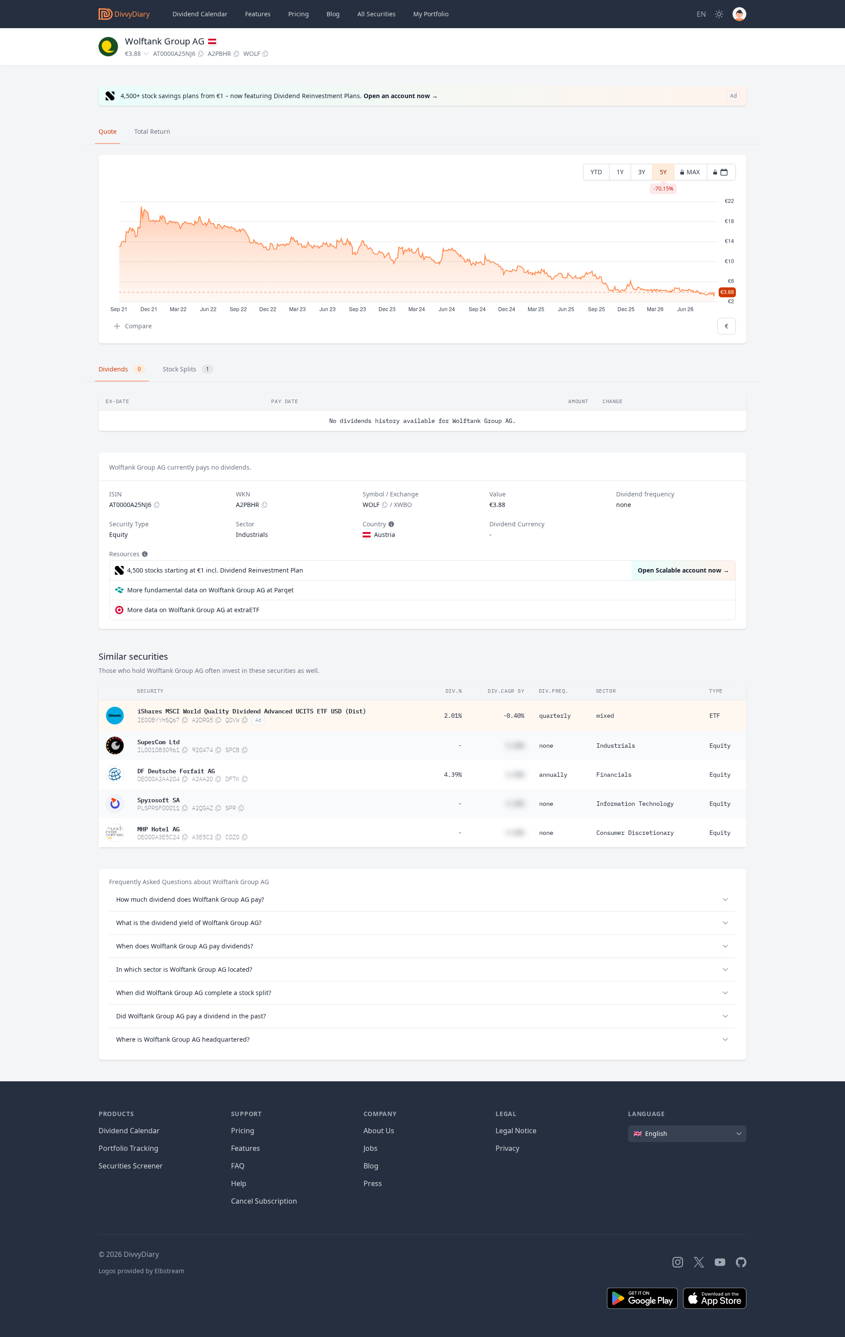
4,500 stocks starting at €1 (215, 570)
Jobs (371, 1148)
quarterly (555, 716)
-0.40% (513, 716)
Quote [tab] (108, 131)
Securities (376, 14)
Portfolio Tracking (128, 1148)
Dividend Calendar (200, 14)
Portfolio (430, 14)
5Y (663, 174)
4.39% (453, 775)
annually (553, 775)
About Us (379, 1130)
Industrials (615, 745)
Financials (614, 775)
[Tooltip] (390, 524)
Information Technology (635, 804)
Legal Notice (516, 1130)
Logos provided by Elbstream (141, 1271)
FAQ (238, 1166)
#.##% (515, 745)
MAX (693, 172)
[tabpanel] (422, 249)
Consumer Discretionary (635, 833)
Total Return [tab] (152, 131)
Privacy (507, 1148)
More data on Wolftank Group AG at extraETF (193, 610)
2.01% (453, 716)
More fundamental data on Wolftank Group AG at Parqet (210, 590)
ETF (714, 716)
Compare (138, 326)
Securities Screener (131, 1166)
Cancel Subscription (264, 1201)
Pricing (298, 14)
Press (373, 1183)
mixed (605, 716)
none (546, 745)
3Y (641, 172)
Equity (720, 745)
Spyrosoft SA (158, 799)
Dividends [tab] (120, 369)
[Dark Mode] (719, 14)
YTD (596, 172)
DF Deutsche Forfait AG (176, 770)
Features (258, 14)
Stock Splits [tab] (186, 369)
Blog (371, 1166)
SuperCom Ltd (158, 741)
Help (238, 1183)
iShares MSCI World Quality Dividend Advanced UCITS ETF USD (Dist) (251, 710)
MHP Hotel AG (158, 828)
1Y (620, 172)
